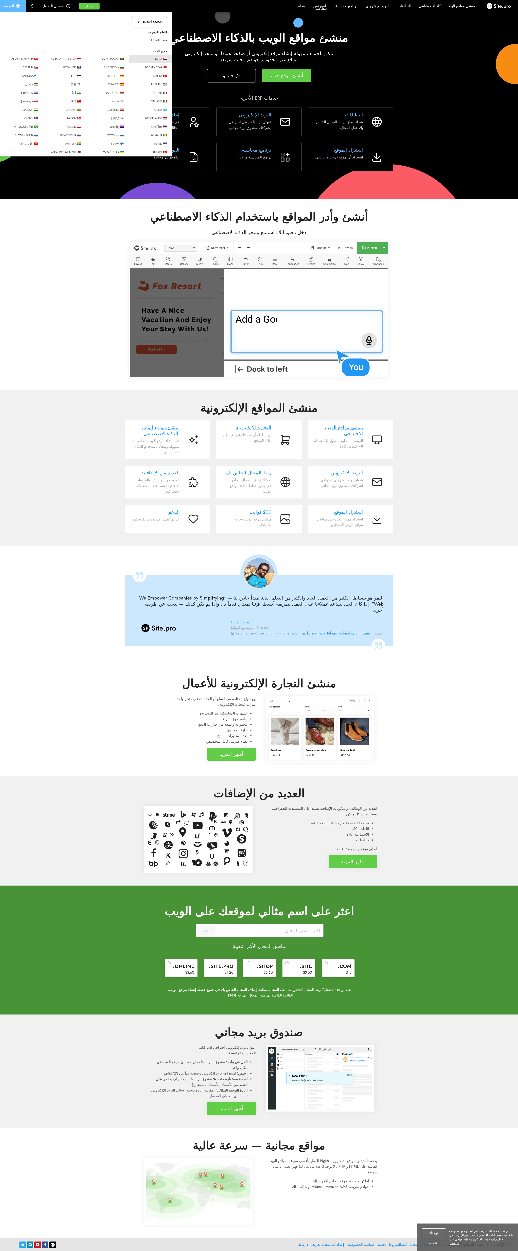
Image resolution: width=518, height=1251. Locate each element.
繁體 (73, 84)
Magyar (28, 110)
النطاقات (354, 115)
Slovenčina (67, 135)
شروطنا (454, 1243)
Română (156, 135)
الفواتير (172, 150)
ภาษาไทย (156, 127)
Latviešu (114, 110)
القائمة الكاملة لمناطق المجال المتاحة (265, 995)
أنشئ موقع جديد (286, 75)
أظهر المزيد (231, 754)
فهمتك (434, 1233)
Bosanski (69, 67)
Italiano (156, 101)
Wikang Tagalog (63, 152)
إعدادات (433, 1243)
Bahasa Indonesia (63, 59)
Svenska (70, 144)
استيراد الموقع (348, 150)
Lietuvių (71, 110)
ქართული (27, 101)
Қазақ (158, 110)
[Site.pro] (52, 1244)
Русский (113, 135)
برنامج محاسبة (256, 150)
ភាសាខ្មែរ (115, 127)
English (156, 40)
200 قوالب (260, 512)
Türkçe (157, 152)
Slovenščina (24, 135)
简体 (73, 101)
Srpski (158, 144)
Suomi (115, 144)
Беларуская (153, 67)
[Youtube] (37, 1244)
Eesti (73, 76)
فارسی (29, 84)
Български (112, 67)
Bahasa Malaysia (22, 59)
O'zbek (29, 118)
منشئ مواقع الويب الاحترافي (344, 430)
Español (114, 84)
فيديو (228, 75)
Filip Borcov (240, 622)
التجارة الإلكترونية (253, 427)
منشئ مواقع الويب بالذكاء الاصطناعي (161, 430)
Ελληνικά (27, 76)
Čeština (28, 67)
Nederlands (153, 118)
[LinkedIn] (30, 1244)
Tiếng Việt (26, 144)
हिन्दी (74, 93)
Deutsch (113, 76)
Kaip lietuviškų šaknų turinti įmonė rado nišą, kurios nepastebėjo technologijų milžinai (303, 633)
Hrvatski (27, 93)
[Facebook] (45, 1244)
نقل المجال (277, 989)
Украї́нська (111, 152)
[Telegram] (22, 1244)
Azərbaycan (111, 59)
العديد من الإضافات (160, 473)
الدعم (174, 512)
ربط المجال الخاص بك (248, 473)
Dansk (157, 76)
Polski (71, 127)
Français (156, 93)
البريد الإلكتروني (255, 115)
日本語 (115, 118)
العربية (158, 59)
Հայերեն (112, 93)
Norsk (71, 118)
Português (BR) (23, 127)
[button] (89, 6)
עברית (116, 101)
